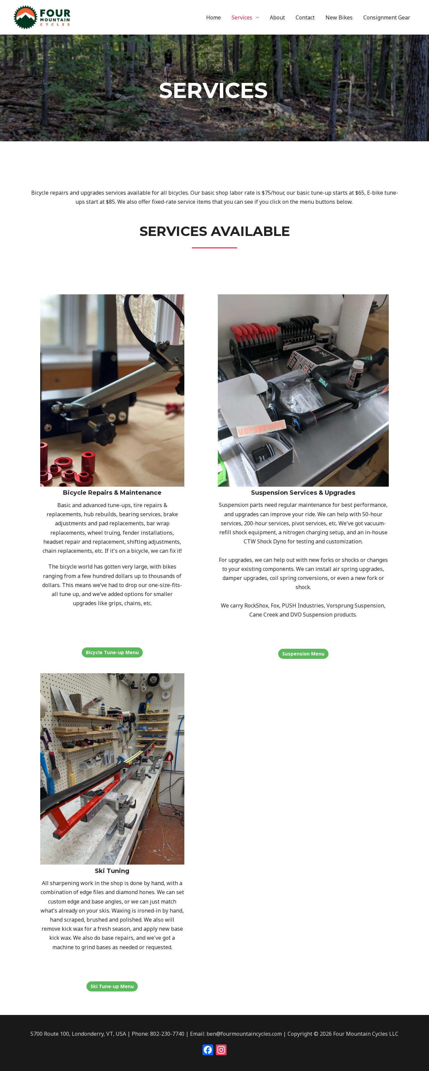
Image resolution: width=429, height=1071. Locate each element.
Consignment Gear (386, 17)
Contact (305, 17)
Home (213, 17)
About (277, 17)
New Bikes (339, 17)
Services (242, 17)
